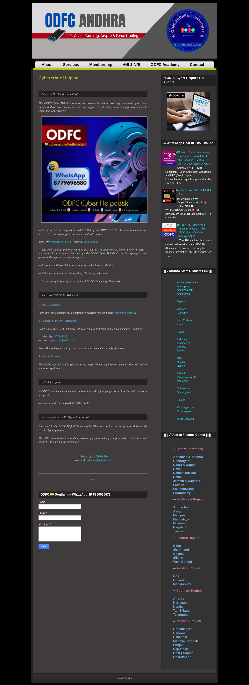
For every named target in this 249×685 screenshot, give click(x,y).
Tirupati (181, 400)
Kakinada (182, 339)
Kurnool (181, 350)
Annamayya (183, 293)
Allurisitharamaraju (187, 282)
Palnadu (181, 373)
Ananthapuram (185, 289)
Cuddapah (182, 312)
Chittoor (181, 308)
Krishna (181, 346)
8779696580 (61, 336)
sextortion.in (91, 241)
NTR (179, 358)
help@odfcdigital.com (99, 460)
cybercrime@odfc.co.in (62, 340)
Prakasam (183, 380)
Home (93, 479)
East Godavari (185, 320)
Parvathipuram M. (187, 377)
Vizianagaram (184, 411)
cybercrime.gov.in (125, 312)
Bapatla (181, 301)
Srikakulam (183, 388)
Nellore (181, 365)
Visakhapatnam (186, 407)
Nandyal (181, 362)
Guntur (181, 331)
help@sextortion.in (60, 241)
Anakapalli (183, 286)
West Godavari (185, 418)
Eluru (180, 324)
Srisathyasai (184, 392)
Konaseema (183, 343)
